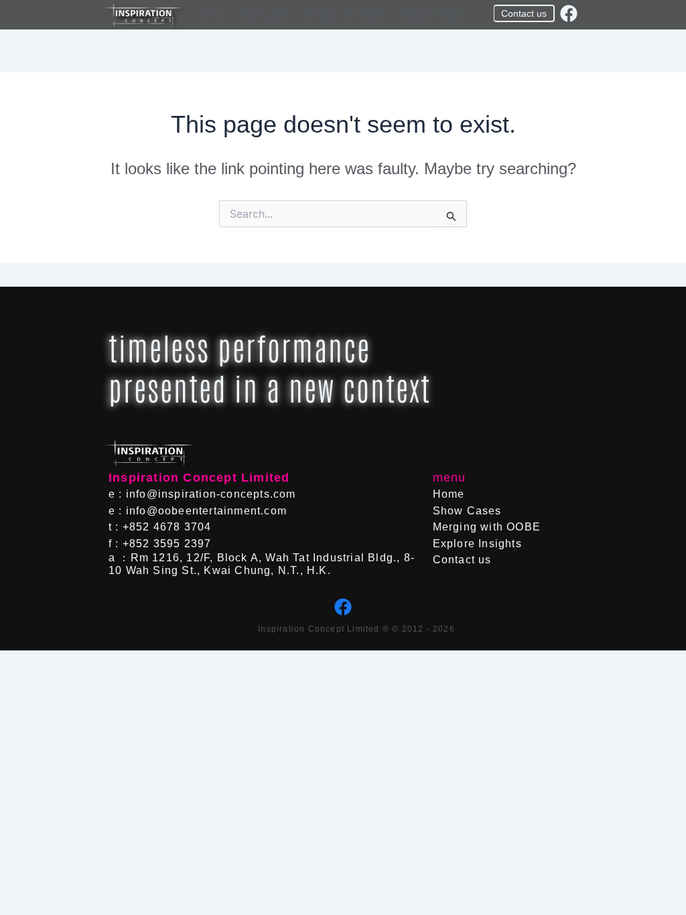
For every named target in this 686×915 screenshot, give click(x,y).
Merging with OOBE (344, 14)
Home (209, 14)
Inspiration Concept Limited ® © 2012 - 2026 (356, 629)
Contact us (462, 559)
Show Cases (262, 14)
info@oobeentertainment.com (206, 510)
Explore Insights (433, 14)
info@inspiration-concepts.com (211, 494)
